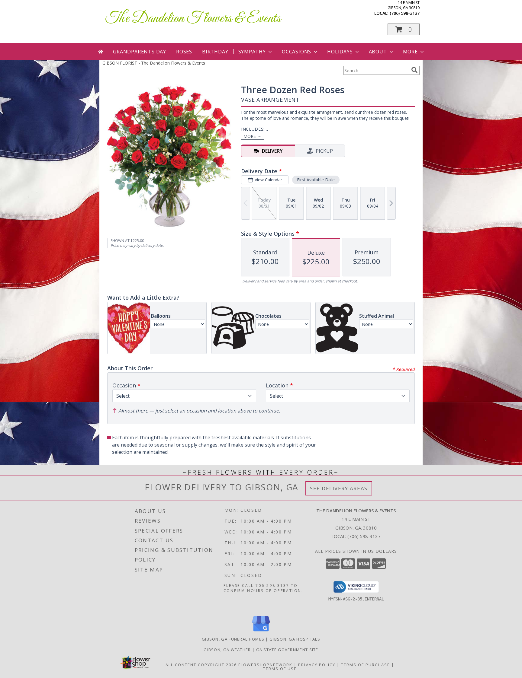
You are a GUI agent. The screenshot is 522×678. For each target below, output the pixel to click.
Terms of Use (280, 668)
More (410, 51)
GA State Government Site (287, 649)
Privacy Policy (316, 664)
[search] (414, 70)
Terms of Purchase (365, 664)
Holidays (340, 51)
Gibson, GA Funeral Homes (233, 639)
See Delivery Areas (339, 488)
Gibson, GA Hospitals (294, 639)
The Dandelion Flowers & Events (193, 18)
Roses (184, 51)
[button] (404, 29)
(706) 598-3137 (405, 13)
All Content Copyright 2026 (201, 664)
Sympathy (252, 51)
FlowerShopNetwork (265, 664)
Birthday (215, 51)
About (378, 51)
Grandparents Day (139, 51)
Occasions (296, 51)
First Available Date (316, 180)
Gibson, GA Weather (227, 649)
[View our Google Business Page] (261, 632)
